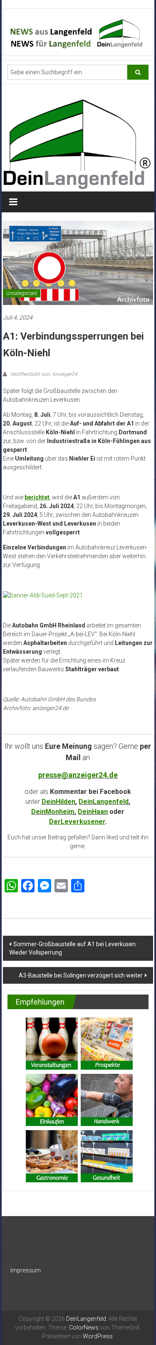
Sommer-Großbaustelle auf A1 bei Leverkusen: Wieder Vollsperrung (73, 948)
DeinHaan (93, 812)
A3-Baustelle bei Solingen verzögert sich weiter (81, 975)
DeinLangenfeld (104, 802)
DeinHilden (58, 802)
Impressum (25, 1270)
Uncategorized (21, 293)
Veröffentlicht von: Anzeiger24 (43, 374)
